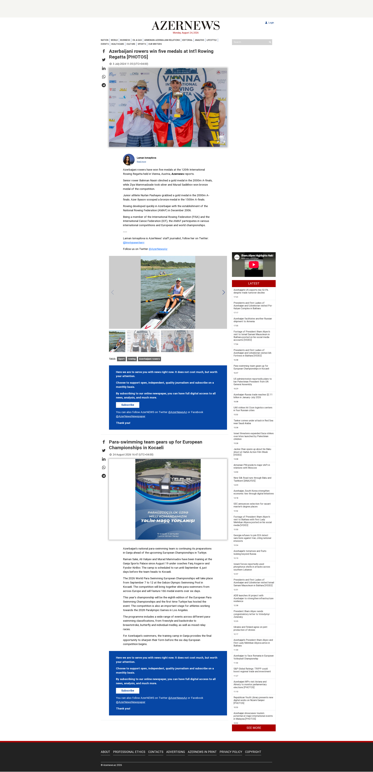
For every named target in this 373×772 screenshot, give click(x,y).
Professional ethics (129, 752)
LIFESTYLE (212, 40)
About (105, 752)
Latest (253, 283)
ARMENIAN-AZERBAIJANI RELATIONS (162, 40)
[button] (104, 51)
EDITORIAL (187, 40)
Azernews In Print (202, 752)
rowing (132, 358)
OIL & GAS (137, 40)
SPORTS (142, 44)
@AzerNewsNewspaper (130, 416)
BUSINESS (125, 40)
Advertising (175, 752)
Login (271, 22)
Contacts (155, 752)
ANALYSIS (199, 40)
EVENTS (105, 44)
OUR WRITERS (155, 44)
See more (254, 728)
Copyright (253, 752)
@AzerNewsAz (158, 249)
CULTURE (130, 44)
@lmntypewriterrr (134, 242)
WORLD (114, 40)
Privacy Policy (231, 752)
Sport (121, 358)
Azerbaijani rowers (149, 358)
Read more (141, 162)
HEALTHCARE (117, 44)
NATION (104, 40)
